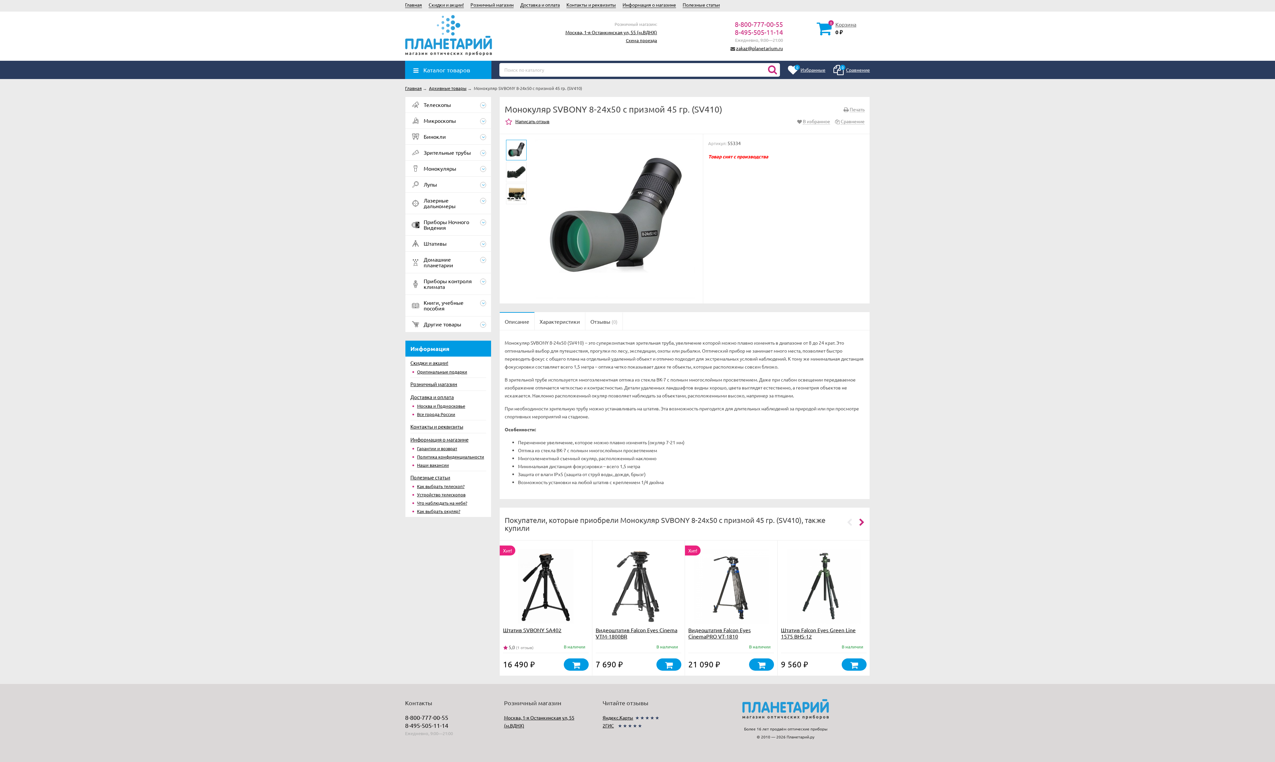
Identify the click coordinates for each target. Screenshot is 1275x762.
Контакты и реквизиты (591, 5)
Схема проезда (641, 40)
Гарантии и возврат (437, 448)
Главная (413, 5)
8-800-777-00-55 (759, 24)
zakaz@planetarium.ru (759, 48)
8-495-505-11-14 (759, 32)
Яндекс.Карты (618, 717)
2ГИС (608, 725)
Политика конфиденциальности (450, 457)
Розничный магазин (492, 5)
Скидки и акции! (446, 5)
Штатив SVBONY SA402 (532, 630)
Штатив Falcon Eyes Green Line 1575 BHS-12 (818, 633)
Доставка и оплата (540, 5)
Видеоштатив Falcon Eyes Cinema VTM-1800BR (636, 633)
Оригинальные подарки (442, 372)
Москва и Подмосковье (441, 406)
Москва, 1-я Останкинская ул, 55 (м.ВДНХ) (611, 32)
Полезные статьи (701, 5)
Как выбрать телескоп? (441, 486)
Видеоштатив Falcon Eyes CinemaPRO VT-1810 (719, 633)
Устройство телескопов (441, 494)
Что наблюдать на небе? (442, 503)
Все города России (436, 414)
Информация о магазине (649, 5)
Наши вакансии (433, 465)
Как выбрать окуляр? (438, 511)
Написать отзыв (532, 121)
